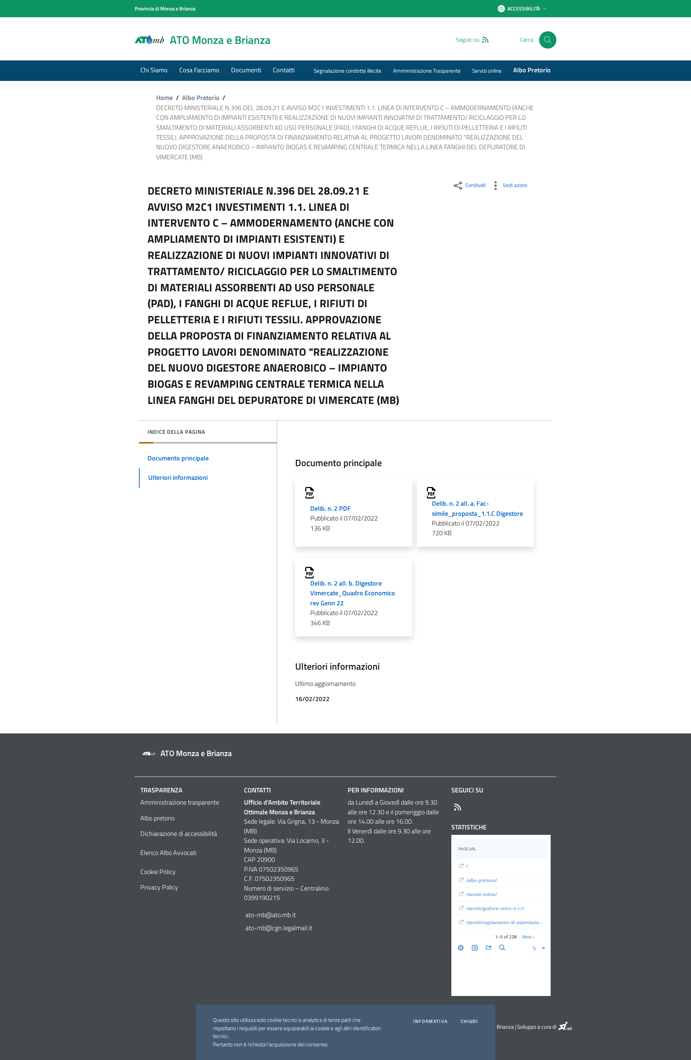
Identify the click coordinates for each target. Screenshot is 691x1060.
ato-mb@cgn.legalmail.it (278, 928)
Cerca (526, 40)
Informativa (430, 1021)
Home (164, 98)
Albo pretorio (157, 818)
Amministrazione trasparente (179, 802)
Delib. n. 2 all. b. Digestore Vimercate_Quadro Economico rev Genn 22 (352, 593)
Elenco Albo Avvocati (168, 852)
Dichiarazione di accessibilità (178, 833)
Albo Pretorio (201, 98)
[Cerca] (547, 40)
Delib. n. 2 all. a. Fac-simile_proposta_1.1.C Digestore (477, 508)
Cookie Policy (158, 872)
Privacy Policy (159, 887)
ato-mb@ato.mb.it (270, 915)
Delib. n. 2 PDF (330, 508)
